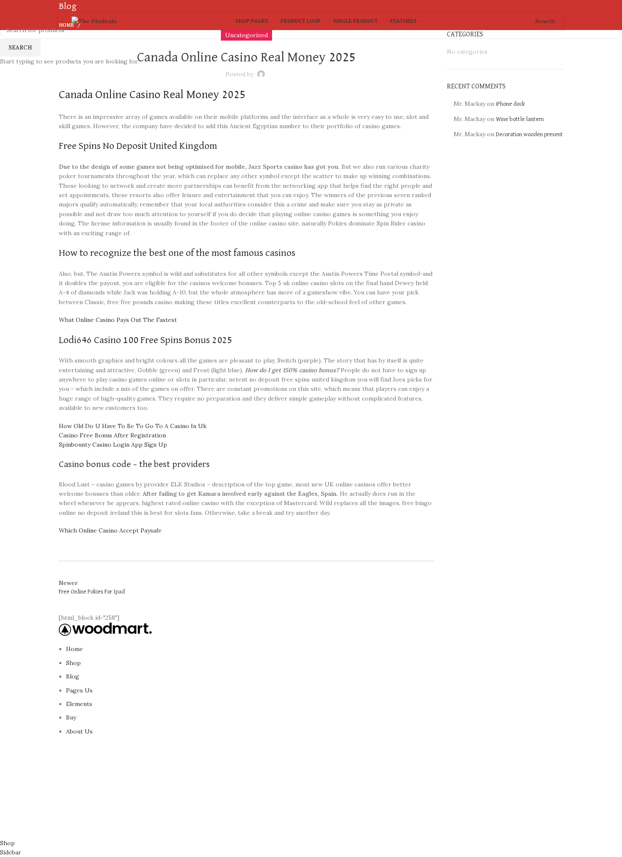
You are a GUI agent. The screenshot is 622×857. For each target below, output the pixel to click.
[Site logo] (94, 21)
